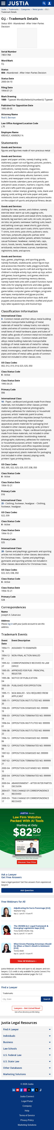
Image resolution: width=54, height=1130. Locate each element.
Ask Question (27, 890)
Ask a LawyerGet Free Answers (11, 876)
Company (27, 1106)
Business (8, 1042)
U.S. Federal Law (12, 1055)
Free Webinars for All (13, 901)
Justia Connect (27, 1096)
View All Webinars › (27, 961)
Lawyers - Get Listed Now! (27, 1008)
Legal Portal (27, 1101)
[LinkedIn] (13, 1090)
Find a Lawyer (9, 987)
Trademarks (14, 9)
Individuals (9, 1035)
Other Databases (12, 1067)
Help (27, 1111)
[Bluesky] (32, 1090)
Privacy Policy (27, 1120)
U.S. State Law (11, 1061)
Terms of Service (27, 1115)
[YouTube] (17, 1090)
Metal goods (38, 9)
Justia (3, 9)
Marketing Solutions (14, 1074)
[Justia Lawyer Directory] (40, 1090)
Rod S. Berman (8, 117)
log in (10, 623)
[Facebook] (21, 1090)
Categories (25, 9)
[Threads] (29, 1090)
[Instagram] (25, 1090)
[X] (36, 1090)
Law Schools (10, 1048)
